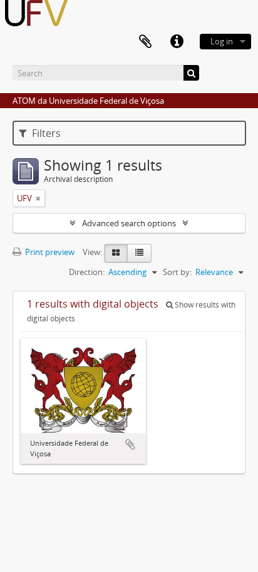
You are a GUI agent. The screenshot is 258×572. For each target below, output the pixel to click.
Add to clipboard (130, 444)
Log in (221, 41)
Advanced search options (129, 223)
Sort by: (177, 272)
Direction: (87, 272)
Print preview (49, 252)
